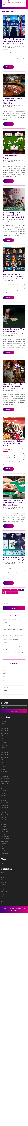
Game (2, 887)
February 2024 (4, 774)
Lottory (2, 889)
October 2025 (4, 730)
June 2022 (3, 822)
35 (11, 592)
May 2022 (3, 824)
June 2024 (3, 764)
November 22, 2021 (10, 507)
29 (18, 589)
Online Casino (4, 891)
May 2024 (3, 766)
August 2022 (4, 817)
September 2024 (5, 757)
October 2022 (4, 812)
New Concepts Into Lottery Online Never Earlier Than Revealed (13, 214)
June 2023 (3, 793)
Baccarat (3, 872)
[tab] (3, 5)
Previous (5, 589)
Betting (5, 677)
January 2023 (4, 805)
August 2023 (4, 788)
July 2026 (3, 721)
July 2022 (3, 819)
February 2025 (4, 745)
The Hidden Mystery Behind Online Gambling (12, 100)
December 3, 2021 (9, 46)
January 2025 (4, 747)
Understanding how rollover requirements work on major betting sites (13, 629)
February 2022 (4, 831)
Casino (5, 666)
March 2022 (4, 829)
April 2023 (3, 798)
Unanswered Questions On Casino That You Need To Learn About (13, 274)
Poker (4, 673)
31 (3, 592)
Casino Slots (6, 690)
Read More (9, 67)
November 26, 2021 (10, 333)
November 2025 (5, 728)
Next (15, 592)
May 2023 (3, 795)
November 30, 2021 (10, 105)
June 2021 (3, 850)
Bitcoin (2, 877)
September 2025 (5, 733)
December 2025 (5, 726)
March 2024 (4, 771)
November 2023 (5, 781)
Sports (2, 901)
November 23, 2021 (10, 448)
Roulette (5, 687)
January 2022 (4, 834)
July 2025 (3, 738)
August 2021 (4, 846)
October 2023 (4, 783)
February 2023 (4, 802)
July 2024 (3, 762)
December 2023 (5, 778)
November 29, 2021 (10, 160)
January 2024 (4, 776)
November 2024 (5, 752)
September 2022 (5, 814)
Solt (2, 899)
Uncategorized (4, 903)
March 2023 (4, 800)
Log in (2, 863)
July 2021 (3, 848)
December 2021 (5, 836)
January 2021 (4, 853)
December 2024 (5, 750)
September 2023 (5, 786)
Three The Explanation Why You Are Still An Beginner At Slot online (13, 41)
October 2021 (4, 841)
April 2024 (3, 769)
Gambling (6, 670)
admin (18, 46)
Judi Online (6, 680)
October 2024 (4, 754)
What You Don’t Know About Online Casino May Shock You (13, 502)
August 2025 (4, 735)
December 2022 (5, 807)
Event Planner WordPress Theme (13, 908)
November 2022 (5, 810)
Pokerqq (5, 683)
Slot (2, 896)
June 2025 (3, 740)
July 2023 (3, 790)
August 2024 (4, 759)
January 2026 (4, 723)
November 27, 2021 (10, 219)
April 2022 (3, 826)
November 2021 (5, 838)
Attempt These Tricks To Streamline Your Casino (13, 443)
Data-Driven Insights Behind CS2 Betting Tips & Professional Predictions (12, 639)
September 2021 (5, 843)
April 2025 (3, 742)
